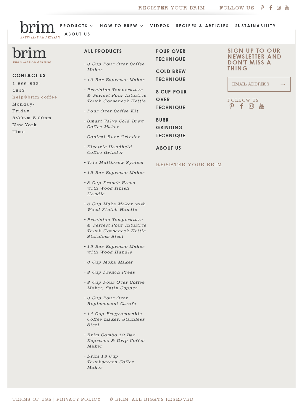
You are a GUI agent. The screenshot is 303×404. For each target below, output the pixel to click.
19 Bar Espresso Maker (116, 80)
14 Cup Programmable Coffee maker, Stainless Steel (116, 320)
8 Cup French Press (111, 273)
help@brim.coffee (34, 98)
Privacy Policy (79, 400)
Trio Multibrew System (115, 163)
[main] (151, 202)
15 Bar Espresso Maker (116, 173)
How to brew (120, 25)
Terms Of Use (32, 400)
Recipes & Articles (202, 25)
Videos (160, 25)
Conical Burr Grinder (113, 137)
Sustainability (255, 25)
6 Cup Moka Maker (110, 263)
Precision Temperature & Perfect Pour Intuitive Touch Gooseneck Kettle (116, 96)
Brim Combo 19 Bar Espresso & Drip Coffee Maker (115, 341)
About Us (77, 33)
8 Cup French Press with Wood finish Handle (111, 189)
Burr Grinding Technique (170, 127)
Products (75, 25)
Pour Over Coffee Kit (112, 112)
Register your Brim (171, 8)
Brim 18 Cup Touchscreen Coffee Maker (110, 362)
